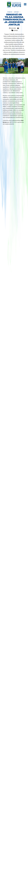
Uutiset (16, 12)
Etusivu (9, 12)
